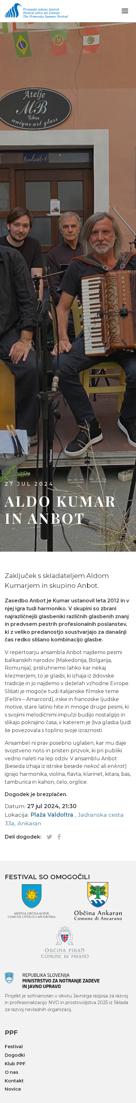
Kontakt (14, 1081)
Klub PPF (15, 1064)
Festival (14, 1046)
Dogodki (15, 1055)
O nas (11, 1072)
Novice (13, 1089)
